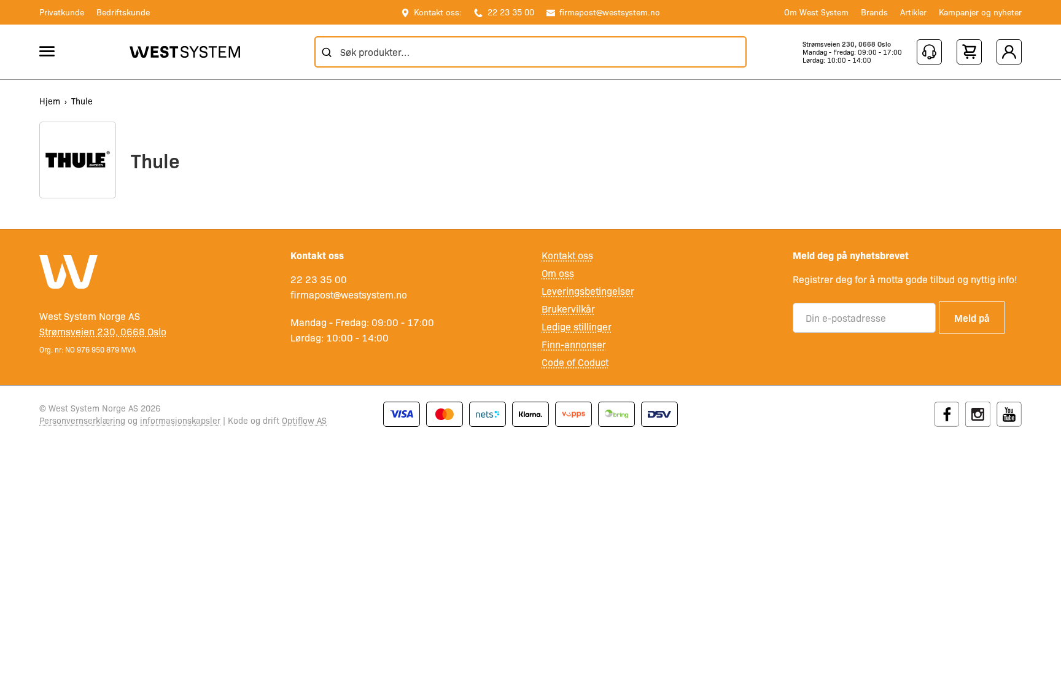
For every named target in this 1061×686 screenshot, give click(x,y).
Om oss (558, 273)
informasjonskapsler (180, 420)
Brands (874, 11)
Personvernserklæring (82, 420)
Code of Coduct (575, 362)
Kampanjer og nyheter (980, 11)
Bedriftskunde (123, 11)
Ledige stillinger (577, 326)
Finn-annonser (574, 344)
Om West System (816, 11)
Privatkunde (61, 11)
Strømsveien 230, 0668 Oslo (847, 44)
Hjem (49, 100)
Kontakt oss (567, 255)
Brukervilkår (568, 308)
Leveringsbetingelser (588, 290)
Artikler (913, 11)
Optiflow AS (304, 420)
